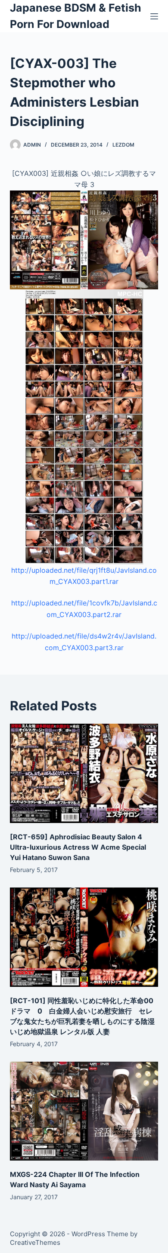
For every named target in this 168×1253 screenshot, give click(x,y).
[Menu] (154, 16)
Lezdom (123, 144)
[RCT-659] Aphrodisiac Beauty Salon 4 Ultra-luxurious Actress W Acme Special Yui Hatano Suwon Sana (78, 847)
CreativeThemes (35, 1242)
